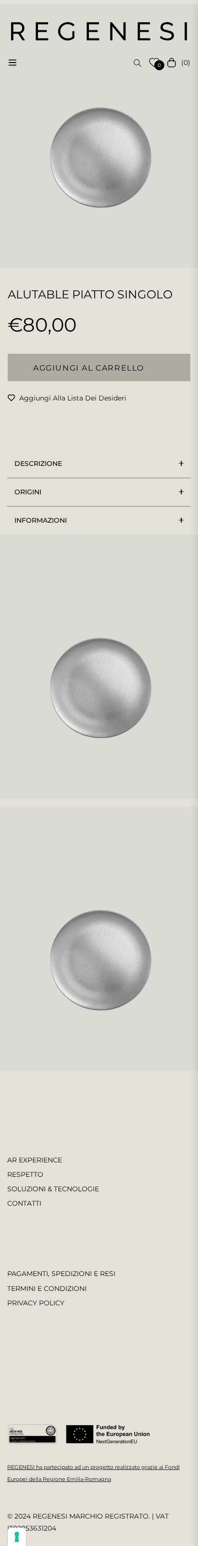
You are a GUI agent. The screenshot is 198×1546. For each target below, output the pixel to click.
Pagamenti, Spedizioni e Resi (61, 1273)
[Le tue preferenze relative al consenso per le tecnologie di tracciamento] (17, 1537)
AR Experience (34, 1160)
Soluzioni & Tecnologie (53, 1189)
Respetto (25, 1174)
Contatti (24, 1203)
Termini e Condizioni (47, 1288)
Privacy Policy (35, 1303)
